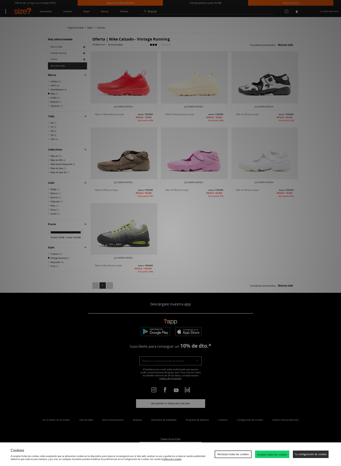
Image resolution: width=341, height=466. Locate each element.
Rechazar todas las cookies (233, 454)
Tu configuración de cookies (310, 454)
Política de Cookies (172, 459)
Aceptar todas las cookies (272, 454)
